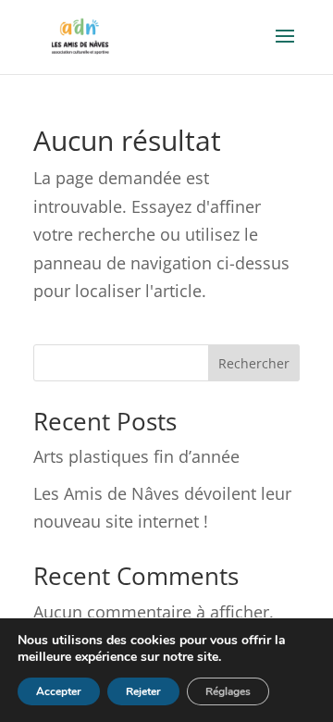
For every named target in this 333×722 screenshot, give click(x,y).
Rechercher (254, 363)
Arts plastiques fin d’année (136, 456)
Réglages (228, 691)
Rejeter (143, 691)
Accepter (58, 691)
